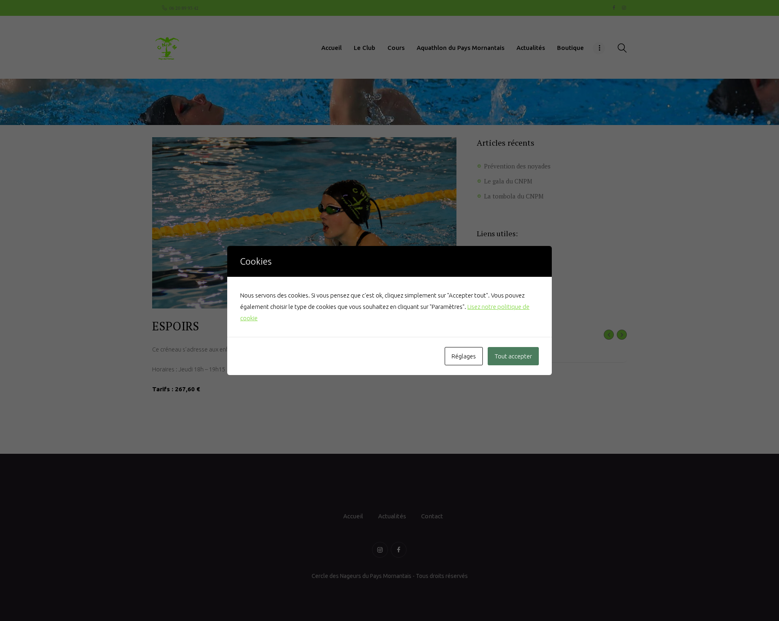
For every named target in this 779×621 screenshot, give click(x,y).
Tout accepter (513, 356)
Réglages (464, 356)
